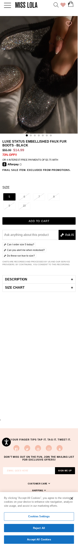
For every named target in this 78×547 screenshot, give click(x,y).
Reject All (39, 528)
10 (24, 205)
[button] (39, 279)
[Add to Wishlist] (69, 24)
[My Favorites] (63, 5)
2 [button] (32, 136)
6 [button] (48, 136)
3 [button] (36, 136)
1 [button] (28, 136)
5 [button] (44, 136)
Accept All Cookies (39, 539)
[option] (39, 75)
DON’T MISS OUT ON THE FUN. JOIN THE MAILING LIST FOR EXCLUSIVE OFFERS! (39, 458)
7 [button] (52, 136)
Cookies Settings (39, 516)
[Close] (71, 498)
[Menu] (7, 5)
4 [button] (40, 136)
